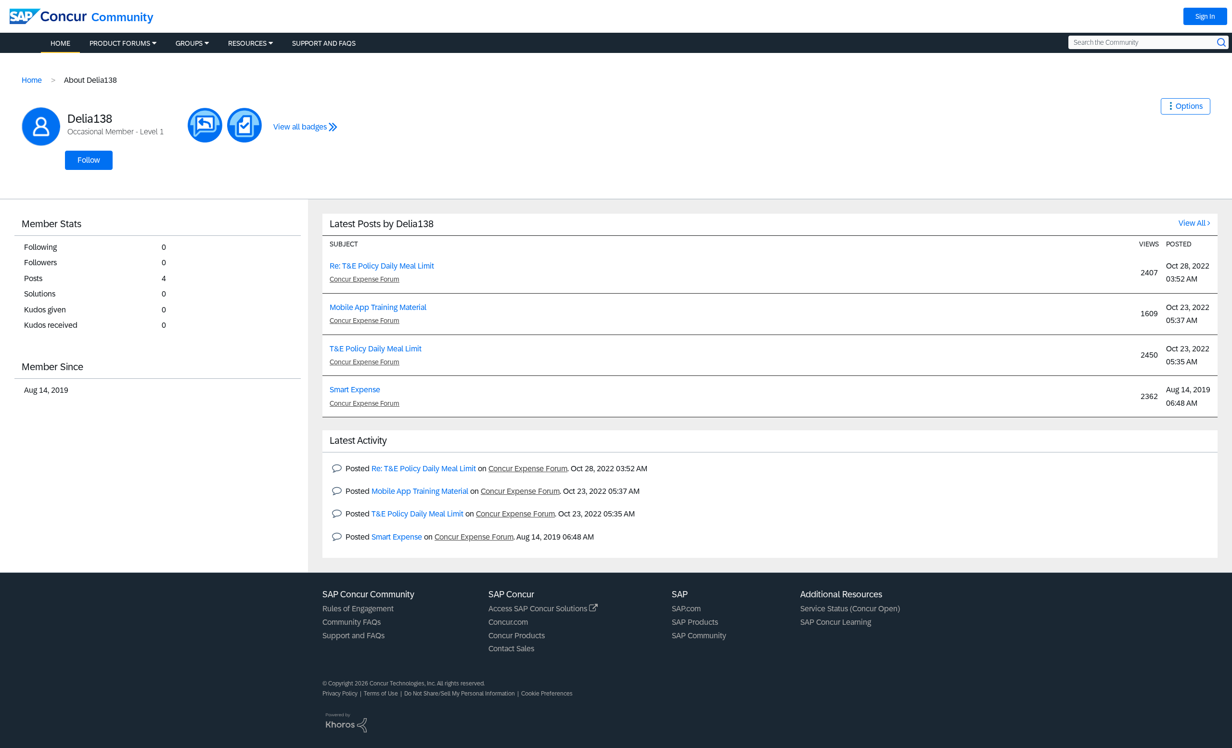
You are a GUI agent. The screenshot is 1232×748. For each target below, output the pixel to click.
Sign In (1205, 16)
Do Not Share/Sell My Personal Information (459, 693)
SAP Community (699, 636)
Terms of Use (381, 693)
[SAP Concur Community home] (48, 16)
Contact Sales (511, 649)
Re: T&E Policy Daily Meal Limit (382, 266)
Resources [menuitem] (247, 43)
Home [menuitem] (60, 43)
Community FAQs (351, 622)
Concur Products (516, 636)
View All (1192, 223)
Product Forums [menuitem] (120, 43)
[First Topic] (244, 125)
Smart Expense (355, 390)
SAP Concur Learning (835, 622)
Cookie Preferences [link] (547, 693)
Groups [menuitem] (189, 43)
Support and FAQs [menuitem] (324, 43)
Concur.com (508, 622)
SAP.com (686, 609)
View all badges (300, 127)
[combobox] (1148, 42)
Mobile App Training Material (378, 307)
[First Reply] (205, 125)
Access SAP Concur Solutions (538, 609)
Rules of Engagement (358, 609)
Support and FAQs (353, 636)
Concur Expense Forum (364, 279)
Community (122, 17)
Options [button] (1189, 106)
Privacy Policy (340, 693)
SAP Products (695, 622)
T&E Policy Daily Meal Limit (376, 349)
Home (32, 80)
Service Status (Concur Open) (850, 609)
